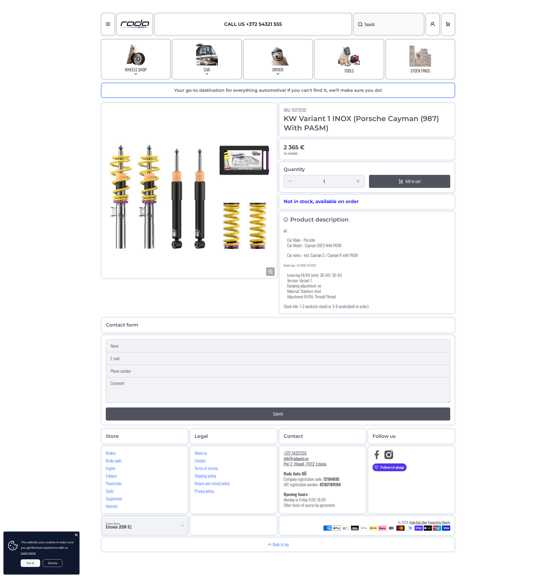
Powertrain (113, 483)
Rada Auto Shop (418, 522)
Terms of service (206, 468)
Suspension (114, 498)
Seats (110, 491)
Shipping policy (205, 476)
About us (201, 453)
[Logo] (134, 24)
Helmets (112, 506)
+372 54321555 (295, 453)
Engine (110, 468)
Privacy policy (204, 491)
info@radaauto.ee (296, 458)
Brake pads (114, 460)
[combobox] (388, 24)
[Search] (357, 24)
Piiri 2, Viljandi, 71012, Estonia (305, 464)
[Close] (76, 535)
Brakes (111, 453)
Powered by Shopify (439, 522)
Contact (200, 460)
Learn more (28, 553)
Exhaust (111, 476)
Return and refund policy (212, 483)
